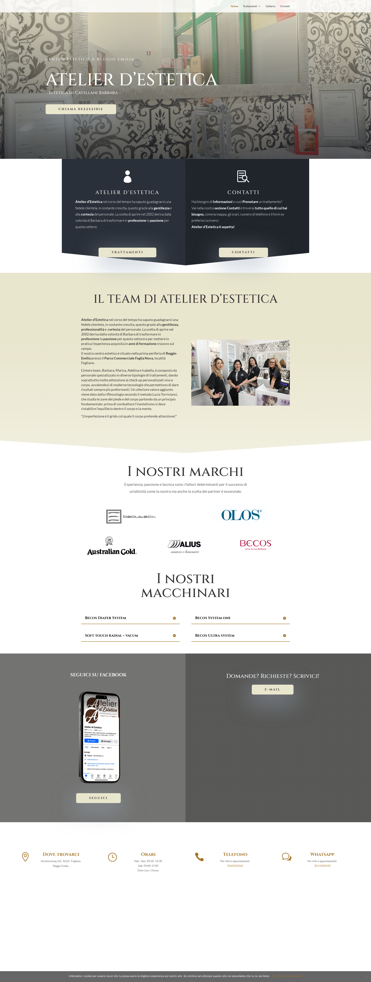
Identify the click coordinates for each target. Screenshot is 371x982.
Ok (273, 976)
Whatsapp (322, 854)
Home (234, 6)
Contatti (285, 6)
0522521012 (235, 865)
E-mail (273, 689)
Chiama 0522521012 (81, 109)
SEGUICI (98, 798)
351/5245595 (322, 865)
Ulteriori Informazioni (289, 976)
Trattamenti (250, 6)
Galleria (270, 6)
